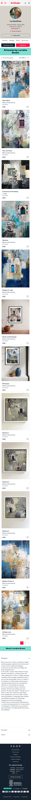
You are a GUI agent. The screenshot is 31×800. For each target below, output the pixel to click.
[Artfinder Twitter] (14, 746)
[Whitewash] (15, 368)
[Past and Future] (15, 134)
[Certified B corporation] (15, 783)
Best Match (22, 58)
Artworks (4, 40)
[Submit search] (5, 3)
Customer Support (15, 759)
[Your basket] (29, 3)
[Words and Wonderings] (15, 322)
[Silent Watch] (15, 84)
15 (21, 26)
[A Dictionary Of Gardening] (15, 179)
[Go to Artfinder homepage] (15, 3)
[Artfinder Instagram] (17, 746)
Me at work (25, 40)
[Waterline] (15, 224)
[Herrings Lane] (15, 615)
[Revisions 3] (15, 515)
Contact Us (15, 761)
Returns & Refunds (15, 757)
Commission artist (8, 45)
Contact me (23, 45)
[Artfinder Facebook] (11, 746)
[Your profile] (25, 3)
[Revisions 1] (15, 417)
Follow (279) (17, 35)
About (18, 40)
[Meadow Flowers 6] (15, 564)
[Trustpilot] (15, 788)
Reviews (11, 40)
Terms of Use (16, 796)
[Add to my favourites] (28, 107)
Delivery (16, 754)
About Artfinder (15, 749)
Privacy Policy (25, 796)
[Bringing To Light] (15, 274)
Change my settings (15, 777)
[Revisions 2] (15, 466)
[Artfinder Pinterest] (19, 746)
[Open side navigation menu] (2, 3)
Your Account (15, 752)
